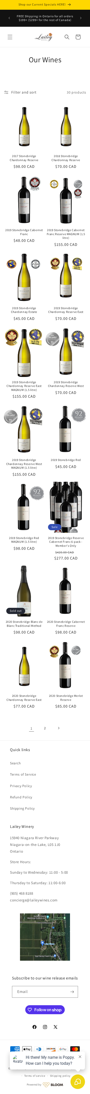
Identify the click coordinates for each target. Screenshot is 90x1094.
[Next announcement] (80, 18)
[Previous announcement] (9, 18)
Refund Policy (21, 797)
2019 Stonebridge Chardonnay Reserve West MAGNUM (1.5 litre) (24, 463)
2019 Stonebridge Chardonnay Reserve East (66, 310)
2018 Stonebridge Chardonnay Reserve (66, 158)
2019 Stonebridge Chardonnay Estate (24, 310)
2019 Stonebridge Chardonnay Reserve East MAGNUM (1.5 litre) (24, 386)
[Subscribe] (72, 992)
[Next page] (58, 728)
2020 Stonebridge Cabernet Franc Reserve (66, 624)
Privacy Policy (21, 786)
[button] (10, 37)
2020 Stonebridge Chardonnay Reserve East (24, 698)
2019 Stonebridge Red (66, 460)
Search (15, 763)
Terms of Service (23, 774)
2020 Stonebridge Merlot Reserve (66, 698)
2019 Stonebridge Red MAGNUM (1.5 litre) (24, 540)
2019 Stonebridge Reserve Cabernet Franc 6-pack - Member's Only (66, 542)
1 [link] (31, 728)
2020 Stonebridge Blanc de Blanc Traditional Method (24, 624)
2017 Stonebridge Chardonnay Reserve (24, 158)
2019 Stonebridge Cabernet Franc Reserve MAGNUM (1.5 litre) (66, 234)
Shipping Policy (22, 808)
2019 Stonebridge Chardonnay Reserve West (66, 384)
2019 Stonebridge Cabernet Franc (24, 232)
